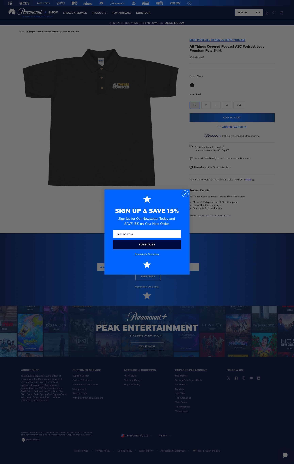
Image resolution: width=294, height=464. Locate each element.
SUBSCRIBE (147, 244)
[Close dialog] (185, 194)
